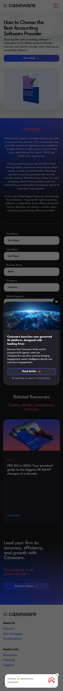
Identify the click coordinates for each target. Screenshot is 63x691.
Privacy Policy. (45, 378)
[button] (56, 301)
